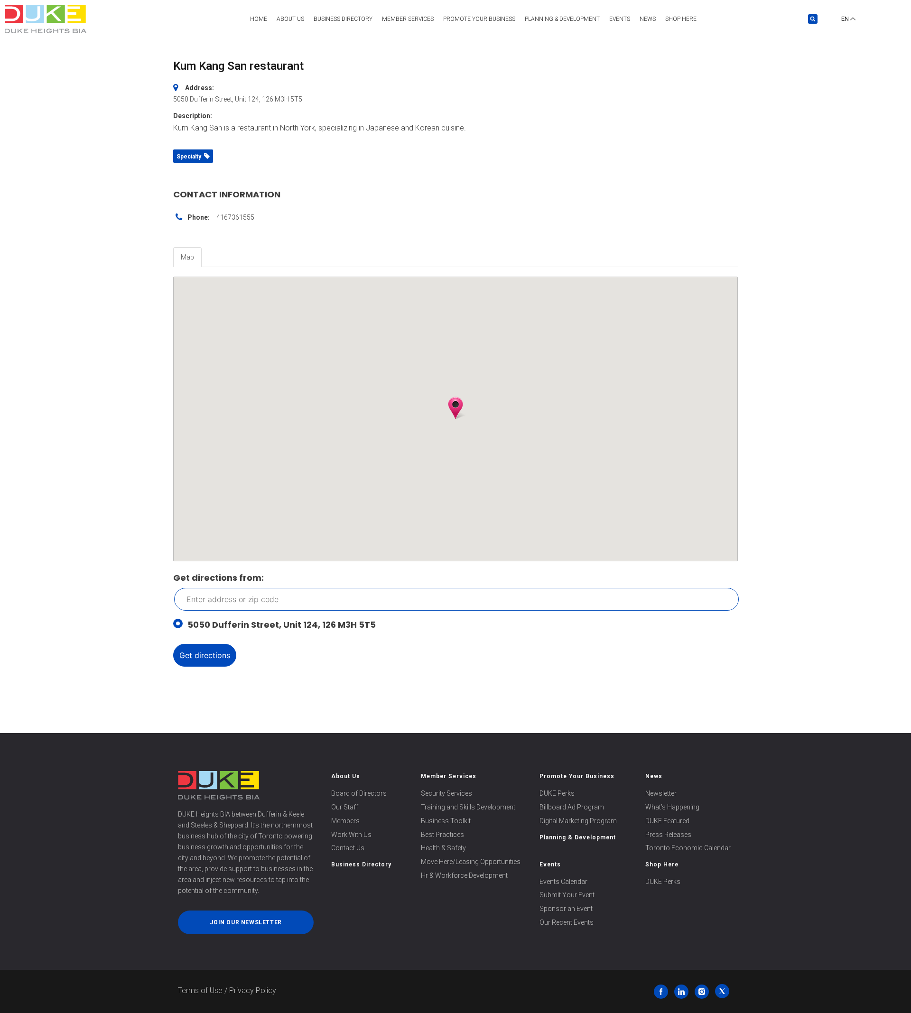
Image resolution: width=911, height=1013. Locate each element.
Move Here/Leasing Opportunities (471, 861)
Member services (408, 19)
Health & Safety (443, 848)
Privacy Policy (252, 990)
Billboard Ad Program (571, 807)
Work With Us (351, 834)
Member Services (448, 776)
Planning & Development (562, 19)
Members (345, 821)
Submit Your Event (567, 895)
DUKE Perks (557, 793)
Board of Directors (359, 793)
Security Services (446, 793)
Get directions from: (218, 578)
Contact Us (347, 848)
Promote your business (479, 19)
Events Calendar (563, 881)
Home (258, 19)
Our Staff (344, 807)
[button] (813, 19)
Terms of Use (200, 990)
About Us (290, 19)
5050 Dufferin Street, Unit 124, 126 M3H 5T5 (281, 625)
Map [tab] (187, 257)
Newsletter (661, 793)
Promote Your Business (576, 776)
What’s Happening (672, 807)
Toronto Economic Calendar (688, 848)
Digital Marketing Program (578, 821)
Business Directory (343, 19)
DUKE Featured (667, 821)
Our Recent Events (566, 922)
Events (619, 19)
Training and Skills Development (468, 807)
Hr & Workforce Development (464, 875)
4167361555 (235, 217)
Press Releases (668, 834)
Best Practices (442, 834)
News (648, 19)
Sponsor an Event (566, 908)
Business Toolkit (446, 821)
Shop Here (681, 19)
